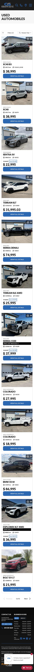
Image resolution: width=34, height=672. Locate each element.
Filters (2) (11, 33)
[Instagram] (27, 638)
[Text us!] (27, 667)
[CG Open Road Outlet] (7, 5)
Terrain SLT (9, 202)
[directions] (25, 5)
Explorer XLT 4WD (13, 527)
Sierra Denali (11, 248)
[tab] (16, 618)
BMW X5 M (9, 482)
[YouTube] (24, 638)
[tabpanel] (22, 628)
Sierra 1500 (9, 341)
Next (26, 598)
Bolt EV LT (9, 577)
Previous (9, 598)
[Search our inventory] (16, 5)
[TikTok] (30, 638)
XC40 (6, 109)
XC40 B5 (7, 64)
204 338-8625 (8, 628)
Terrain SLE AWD (12, 293)
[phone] (21, 5)
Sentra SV (9, 154)
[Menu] (30, 5)
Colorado (9, 391)
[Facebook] (21, 638)
